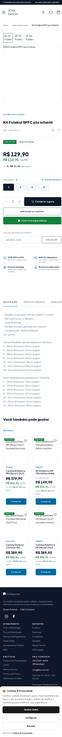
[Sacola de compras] (58, 12)
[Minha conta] (43, 12)
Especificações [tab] (34, 302)
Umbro (9, 467)
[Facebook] (13, 616)
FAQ (5, 649)
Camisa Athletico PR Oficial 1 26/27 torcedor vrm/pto (46, 546)
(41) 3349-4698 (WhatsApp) (40, 662)
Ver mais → (8, 430)
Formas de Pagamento (14, 636)
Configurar (31, 717)
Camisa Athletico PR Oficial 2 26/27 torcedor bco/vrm (16, 472)
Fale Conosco (27, 609)
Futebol (36, 627)
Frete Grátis (9, 640)
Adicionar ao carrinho (32, 211)
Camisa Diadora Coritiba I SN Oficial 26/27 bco (15, 546)
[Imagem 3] (29, 38)
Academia (37, 636)
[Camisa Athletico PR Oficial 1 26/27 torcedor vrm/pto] (46, 524)
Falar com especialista (34, 220)
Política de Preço (11, 673)
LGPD (6, 665)
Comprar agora (44, 201)
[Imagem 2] (19, 38)
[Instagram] (6, 616)
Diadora (10, 541)
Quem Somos (10, 609)
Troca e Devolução (12, 632)
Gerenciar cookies (12, 678)
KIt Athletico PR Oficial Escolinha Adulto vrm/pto (45, 472)
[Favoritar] (59, 130)
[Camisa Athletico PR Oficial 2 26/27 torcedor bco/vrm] (16, 450)
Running (36, 632)
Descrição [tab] (10, 302)
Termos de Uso (10, 669)
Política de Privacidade (14, 660)
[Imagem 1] (8, 38)
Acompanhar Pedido (13, 645)
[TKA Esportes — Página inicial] (15, 12)
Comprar (16, 501)
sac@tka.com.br (40, 669)
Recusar (31, 726)
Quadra (36, 640)
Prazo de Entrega (11, 627)
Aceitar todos (31, 709)
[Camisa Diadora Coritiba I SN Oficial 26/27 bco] (16, 524)
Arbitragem (38, 649)
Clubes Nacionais (20, 25)
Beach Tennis (39, 645)
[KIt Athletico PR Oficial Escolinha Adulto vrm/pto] (46, 450)
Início (5, 25)
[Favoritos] (50, 12)
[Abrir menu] (4, 12)
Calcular (51, 240)
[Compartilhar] (53, 130)
